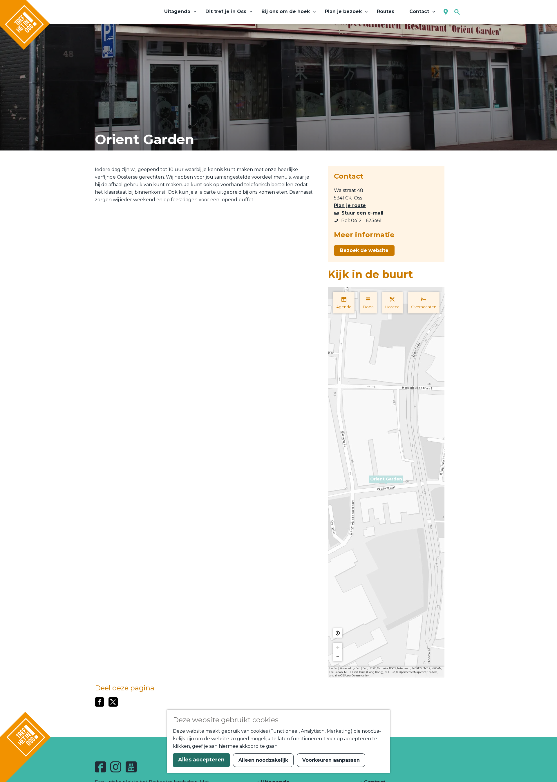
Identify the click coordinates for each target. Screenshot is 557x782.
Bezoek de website (364, 250)
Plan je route (350, 205)
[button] (386, 482)
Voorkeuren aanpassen (331, 760)
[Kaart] (445, 12)
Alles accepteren (201, 759)
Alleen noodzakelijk (263, 760)
